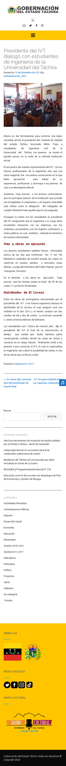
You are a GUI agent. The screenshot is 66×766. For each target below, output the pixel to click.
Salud (7, 582)
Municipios (9, 564)
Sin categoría (10, 594)
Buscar (7, 410)
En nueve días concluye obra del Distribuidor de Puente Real (17, 383)
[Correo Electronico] (24, 25)
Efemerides (10, 539)
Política (7, 570)
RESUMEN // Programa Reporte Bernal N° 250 (27, 469)
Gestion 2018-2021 (14, 545)
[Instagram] (42, 25)
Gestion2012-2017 (24, 364)
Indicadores (10, 558)
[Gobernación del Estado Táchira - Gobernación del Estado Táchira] (33, 9)
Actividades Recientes (15, 503)
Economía (9, 527)
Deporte (8, 515)
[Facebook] (36, 25)
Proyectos (9, 576)
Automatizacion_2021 (15, 76)
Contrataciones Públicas (16, 509)
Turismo (8, 600)
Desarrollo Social (13, 521)
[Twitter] (30, 25)
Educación (9, 533)
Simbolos (8, 588)
